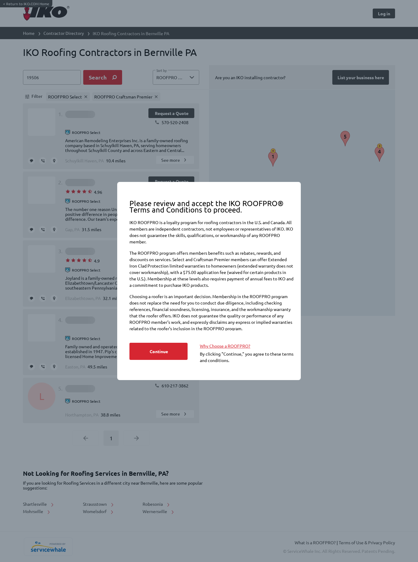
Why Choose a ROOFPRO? (225, 346)
